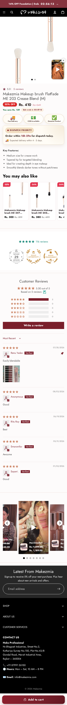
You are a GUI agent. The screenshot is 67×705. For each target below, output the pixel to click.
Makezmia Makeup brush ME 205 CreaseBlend (42, 211)
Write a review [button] (33, 325)
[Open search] (12, 12)
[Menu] (4, 12)
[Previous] (7, 523)
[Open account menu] (55, 12)
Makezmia (37, 688)
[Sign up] (59, 589)
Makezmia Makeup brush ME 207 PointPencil (14, 211)
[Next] (59, 523)
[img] (10, 348)
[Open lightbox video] (34, 527)
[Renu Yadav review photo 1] (11, 373)
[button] (13, 89)
